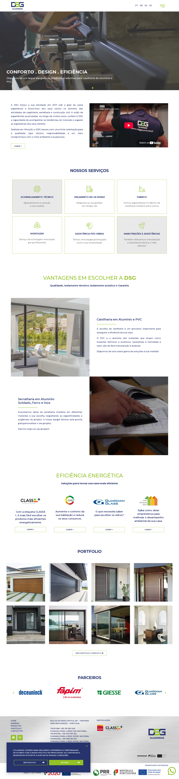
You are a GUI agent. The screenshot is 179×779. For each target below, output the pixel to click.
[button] (31, 762)
